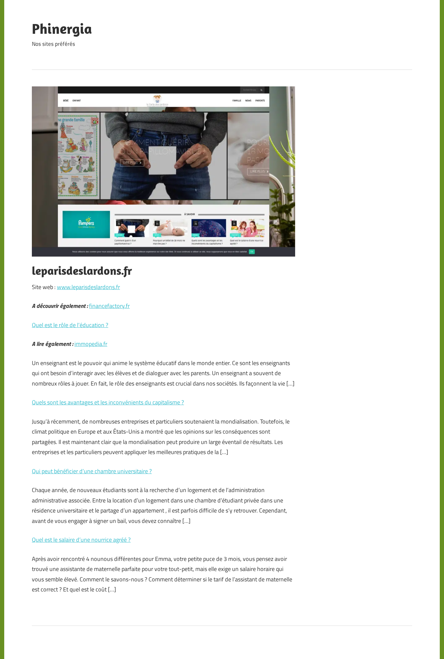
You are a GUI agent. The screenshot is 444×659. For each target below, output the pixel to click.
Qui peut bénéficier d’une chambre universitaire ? (92, 471)
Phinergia (62, 28)
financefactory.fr (109, 305)
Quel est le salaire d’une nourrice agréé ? (81, 539)
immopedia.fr (90, 343)
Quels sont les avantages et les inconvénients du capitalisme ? (108, 402)
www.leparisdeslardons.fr (88, 287)
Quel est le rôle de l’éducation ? (70, 325)
